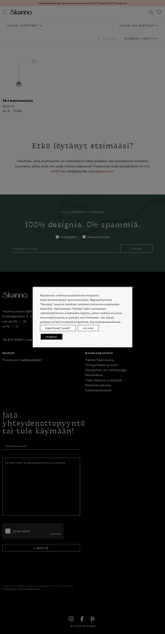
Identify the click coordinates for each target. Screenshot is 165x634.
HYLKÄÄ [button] (88, 328)
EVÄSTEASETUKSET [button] (58, 328)
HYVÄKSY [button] (51, 337)
